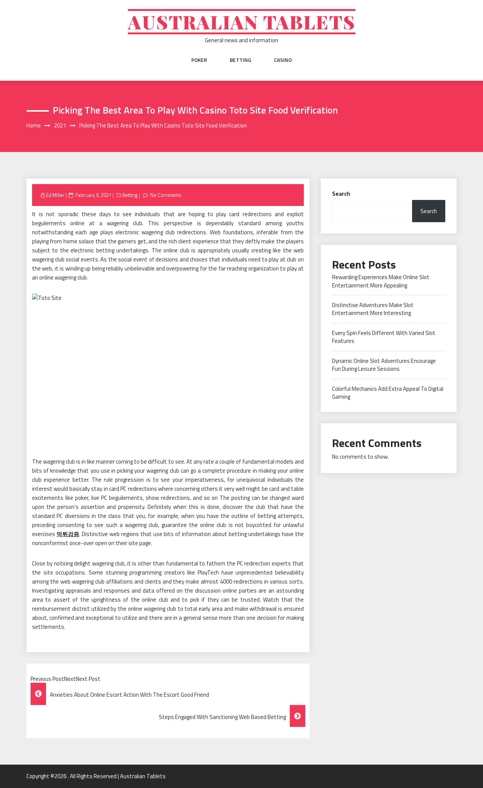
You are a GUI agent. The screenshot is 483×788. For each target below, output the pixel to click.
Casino (283, 60)
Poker (199, 60)
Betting (240, 60)
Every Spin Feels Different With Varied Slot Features (383, 337)
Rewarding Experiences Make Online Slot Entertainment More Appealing (380, 281)
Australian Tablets (241, 21)
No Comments (166, 195)
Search (341, 194)
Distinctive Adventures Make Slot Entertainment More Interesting (373, 309)
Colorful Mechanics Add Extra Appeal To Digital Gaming (387, 392)
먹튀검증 (68, 534)
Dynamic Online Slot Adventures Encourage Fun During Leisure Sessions (384, 364)
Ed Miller (55, 195)
